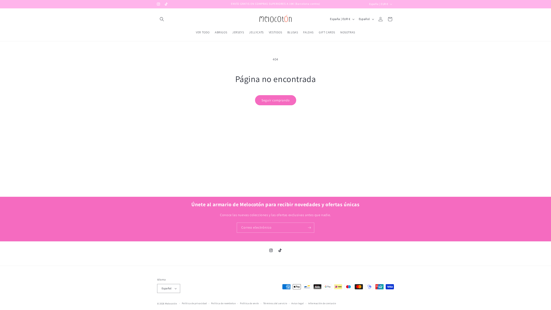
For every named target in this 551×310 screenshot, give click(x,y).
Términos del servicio (275, 303)
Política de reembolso (223, 303)
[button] (162, 19)
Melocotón (171, 303)
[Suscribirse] (309, 228)
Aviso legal (297, 303)
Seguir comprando (276, 100)
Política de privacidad (194, 303)
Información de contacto (322, 303)
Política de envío (249, 303)
